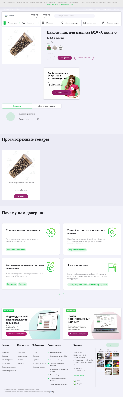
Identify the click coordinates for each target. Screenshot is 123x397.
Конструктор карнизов (46, 16)
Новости (98, 9)
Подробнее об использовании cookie (59, 4)
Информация (107, 9)
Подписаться (113, 345)
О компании (89, 9)
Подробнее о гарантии (77, 250)
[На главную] (15, 16)
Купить (21, 196)
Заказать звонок (79, 376)
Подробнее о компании (16, 249)
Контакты (116, 9)
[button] (59, 294)
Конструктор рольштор (34, 16)
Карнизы (22, 284)
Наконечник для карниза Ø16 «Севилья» (20, 183)
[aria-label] (61, 84)
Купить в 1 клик (84, 58)
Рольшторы (11, 284)
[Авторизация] (116, 16)
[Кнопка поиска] (56, 16)
